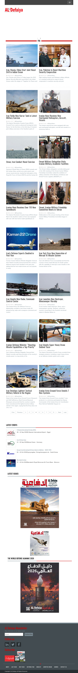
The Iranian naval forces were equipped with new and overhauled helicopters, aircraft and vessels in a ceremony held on (54, 127)
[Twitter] (13, 644)
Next (59, 412)
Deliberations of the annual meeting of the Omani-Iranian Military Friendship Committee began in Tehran (54, 216)
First (13, 412)
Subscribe (15, 656)
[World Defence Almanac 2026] (40, 588)
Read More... (19, 75)
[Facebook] (19, 644)
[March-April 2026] (40, 503)
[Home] (14, 10)
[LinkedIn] (7, 644)
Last (65, 412)
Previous (19, 412)
